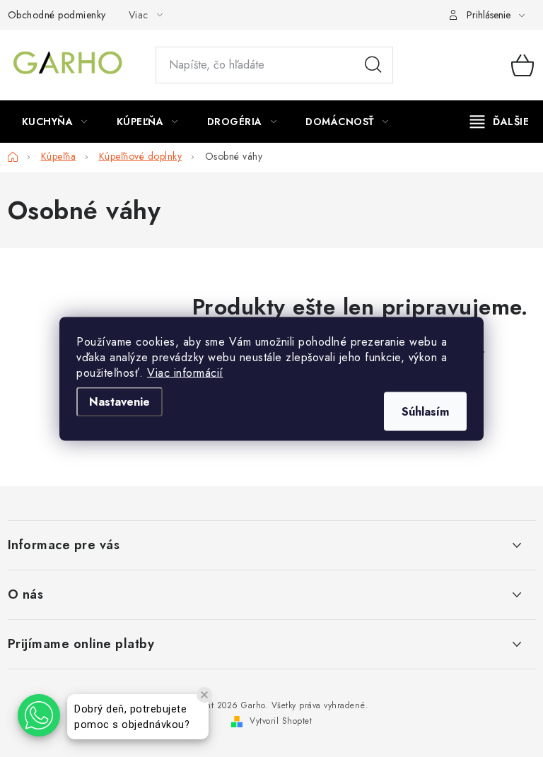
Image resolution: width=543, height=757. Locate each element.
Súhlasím (425, 411)
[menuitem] (55, 121)
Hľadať (373, 65)
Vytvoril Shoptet (281, 721)
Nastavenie (119, 401)
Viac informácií (185, 372)
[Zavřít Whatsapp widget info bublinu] (204, 695)
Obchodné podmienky (57, 15)
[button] (39, 715)
